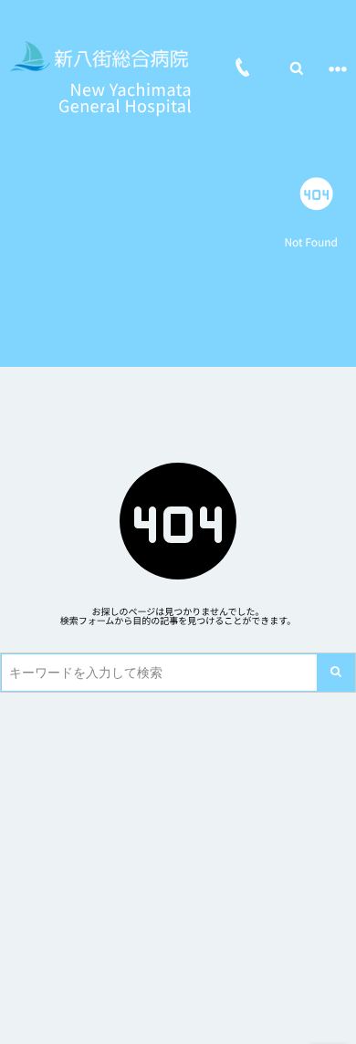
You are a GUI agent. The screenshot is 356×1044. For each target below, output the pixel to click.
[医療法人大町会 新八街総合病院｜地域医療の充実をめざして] (100, 56)
